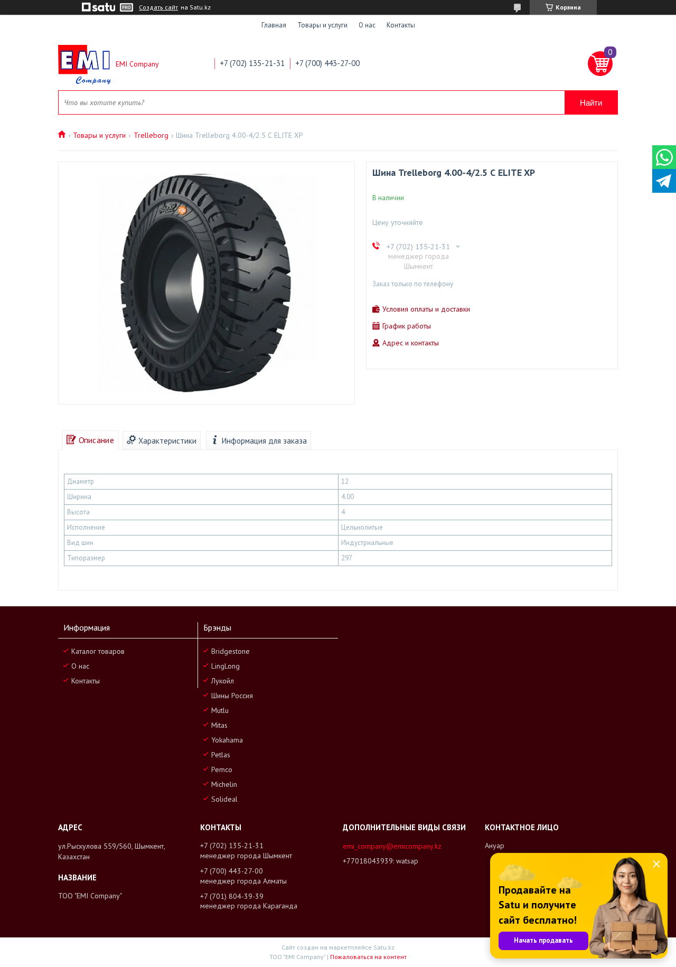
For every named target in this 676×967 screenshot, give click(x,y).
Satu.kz (384, 947)
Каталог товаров (98, 651)
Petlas (220, 754)
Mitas (219, 725)
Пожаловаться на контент (368, 957)
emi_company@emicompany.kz (392, 846)
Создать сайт (158, 7)
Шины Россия (232, 695)
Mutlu (220, 710)
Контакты (401, 25)
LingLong (225, 666)
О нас (367, 25)
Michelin (224, 784)
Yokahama (227, 740)
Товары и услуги (322, 25)
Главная (273, 25)
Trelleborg (151, 135)
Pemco (221, 769)
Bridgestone (230, 651)
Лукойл (222, 681)
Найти (591, 102)
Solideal (224, 799)
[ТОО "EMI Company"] (84, 63)
